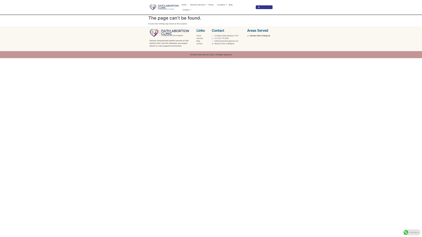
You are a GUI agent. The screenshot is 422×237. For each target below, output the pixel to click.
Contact (186, 10)
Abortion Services (197, 5)
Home (184, 5)
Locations (221, 5)
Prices (210, 5)
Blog (230, 5)
